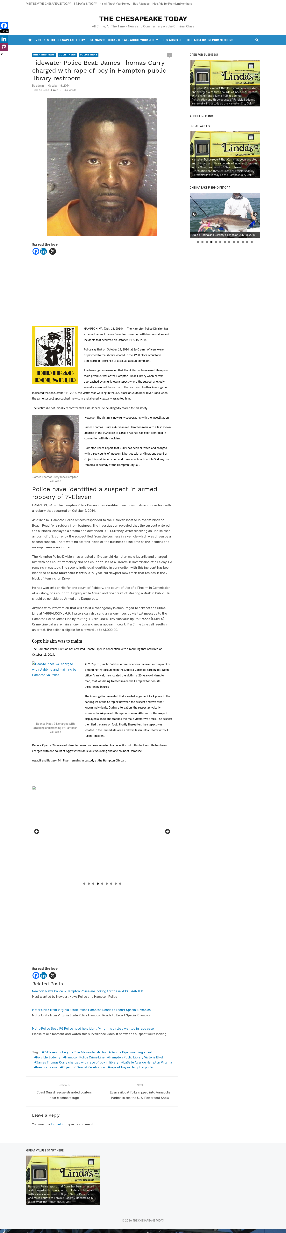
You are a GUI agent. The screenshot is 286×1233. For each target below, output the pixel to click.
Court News (67, 54)
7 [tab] (111, 884)
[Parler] (4, 47)
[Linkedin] (43, 251)
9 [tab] (120, 884)
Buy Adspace (141, 3)
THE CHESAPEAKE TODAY (143, 19)
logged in (58, 1124)
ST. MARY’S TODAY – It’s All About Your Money (102, 3)
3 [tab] (93, 884)
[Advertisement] (102, 289)
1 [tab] (84, 884)
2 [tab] (89, 884)
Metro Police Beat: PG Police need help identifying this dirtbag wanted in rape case (93, 1028)
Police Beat (88, 54)
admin (40, 85)
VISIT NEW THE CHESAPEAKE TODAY (48, 3)
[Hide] (1, 54)
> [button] (167, 832)
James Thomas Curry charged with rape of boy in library (77, 1062)
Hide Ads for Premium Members (172, 3)
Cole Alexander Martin (90, 1052)
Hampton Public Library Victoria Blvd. (136, 1057)
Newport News (46, 1067)
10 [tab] (238, 242)
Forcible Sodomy (48, 1057)
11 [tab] (243, 242)
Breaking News (44, 54)
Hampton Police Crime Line (84, 1057)
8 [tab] (116, 884)
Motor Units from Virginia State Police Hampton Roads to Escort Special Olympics (91, 1010)
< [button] (37, 832)
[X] (52, 251)
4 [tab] (98, 884)
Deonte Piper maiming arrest (132, 1052)
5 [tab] (102, 884)
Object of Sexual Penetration (83, 1067)
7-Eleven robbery (56, 1052)
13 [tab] (252, 242)
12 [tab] (247, 242)
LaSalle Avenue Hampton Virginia (147, 1062)
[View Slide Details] (225, 83)
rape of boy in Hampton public (132, 1067)
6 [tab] (107, 884)
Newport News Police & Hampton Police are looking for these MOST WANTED (87, 991)
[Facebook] (35, 251)
